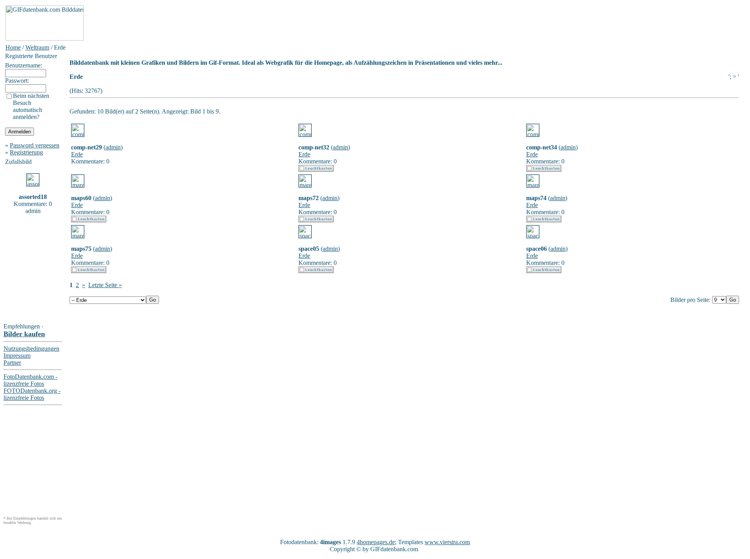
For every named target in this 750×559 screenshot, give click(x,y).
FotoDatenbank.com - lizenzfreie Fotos (30, 380)
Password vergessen (34, 145)
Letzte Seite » (105, 285)
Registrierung (26, 152)
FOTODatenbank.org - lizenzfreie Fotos (32, 394)
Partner (12, 362)
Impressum (17, 355)
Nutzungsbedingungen (31, 348)
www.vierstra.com (447, 542)
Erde (77, 154)
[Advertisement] (227, 23)
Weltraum (37, 47)
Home (13, 47)
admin (113, 147)
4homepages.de (376, 542)
